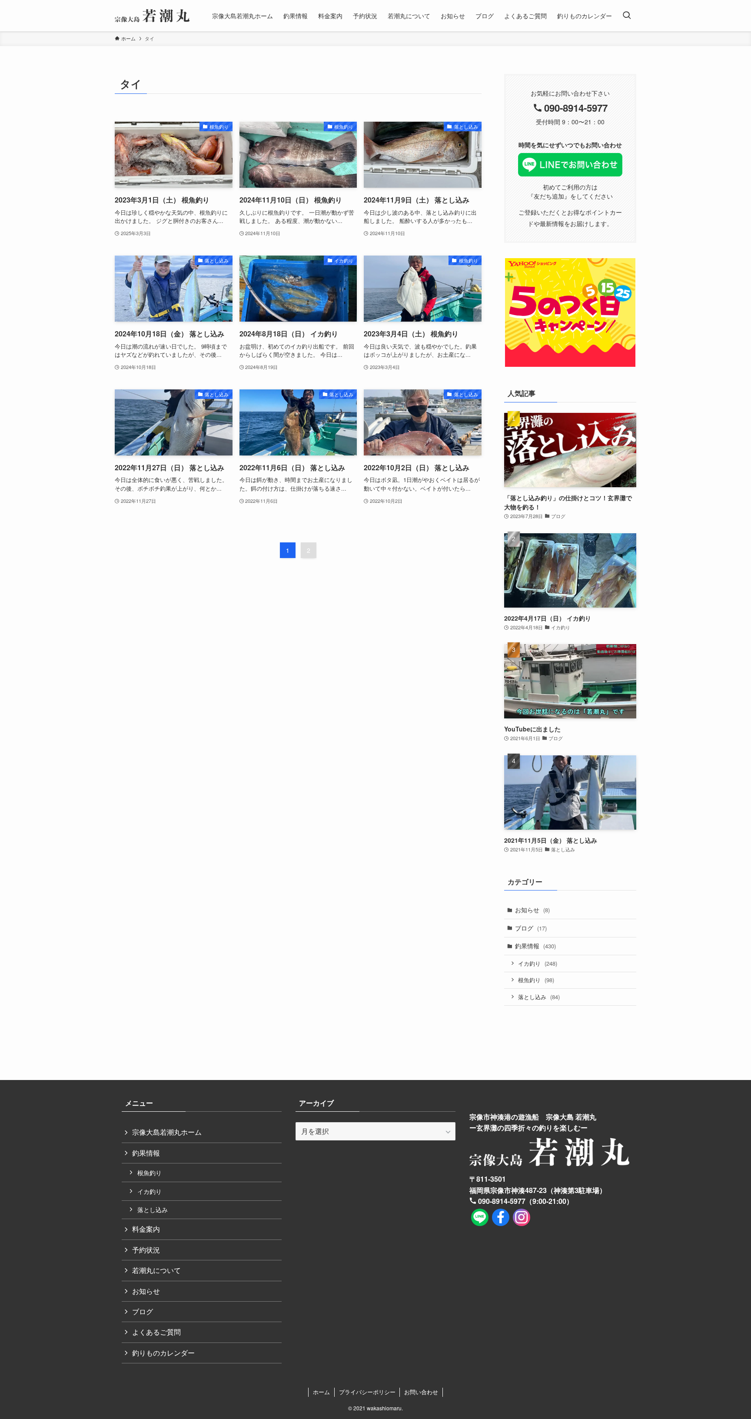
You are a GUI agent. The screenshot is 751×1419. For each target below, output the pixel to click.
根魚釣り (536, 980)
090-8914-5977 (576, 108)
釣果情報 (535, 945)
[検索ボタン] (626, 15)
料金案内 (146, 1229)
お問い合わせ (421, 1392)
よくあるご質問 (156, 1332)
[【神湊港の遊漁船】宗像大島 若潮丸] (152, 15)
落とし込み (539, 997)
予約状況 (146, 1250)
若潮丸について (156, 1270)
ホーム (321, 1392)
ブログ (531, 928)
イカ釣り (537, 963)
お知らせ (532, 909)
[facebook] (500, 1217)
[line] (479, 1217)
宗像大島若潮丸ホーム (167, 1132)
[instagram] (521, 1217)
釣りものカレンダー (163, 1353)
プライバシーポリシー (367, 1392)
